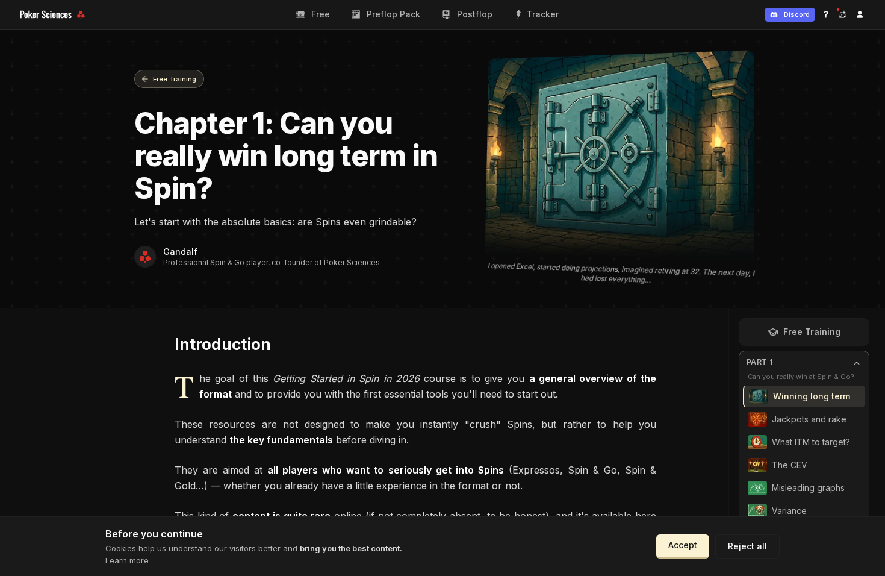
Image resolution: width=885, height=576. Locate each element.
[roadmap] (843, 14)
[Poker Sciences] (53, 14)
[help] (826, 14)
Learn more (127, 560)
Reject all (747, 546)
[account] (860, 14)
